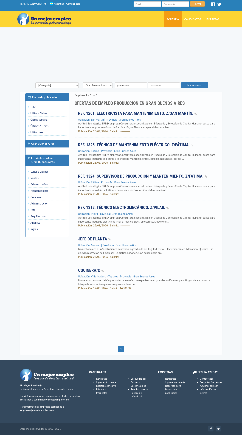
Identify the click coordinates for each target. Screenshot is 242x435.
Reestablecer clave (106, 385)
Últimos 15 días (39, 125)
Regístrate (101, 378)
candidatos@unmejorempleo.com (51, 399)
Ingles (34, 229)
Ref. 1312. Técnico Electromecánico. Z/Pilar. (122, 207)
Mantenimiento (39, 190)
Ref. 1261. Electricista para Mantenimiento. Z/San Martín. (136, 113)
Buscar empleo (194, 85)
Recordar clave (173, 385)
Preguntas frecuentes (211, 382)
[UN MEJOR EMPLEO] (45, 15)
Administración (39, 203)
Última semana (38, 119)
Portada (173, 19)
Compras (35, 197)
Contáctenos (206, 378)
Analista (35, 222)
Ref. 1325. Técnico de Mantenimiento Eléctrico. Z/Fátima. (134, 144)
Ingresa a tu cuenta (106, 382)
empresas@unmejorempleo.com (37, 410)
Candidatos (192, 19)
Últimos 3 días (38, 113)
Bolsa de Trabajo (65, 389)
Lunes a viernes (39, 171)
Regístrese (170, 378)
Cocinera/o (89, 270)
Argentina (58, 3)
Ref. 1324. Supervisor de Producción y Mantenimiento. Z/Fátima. (141, 176)
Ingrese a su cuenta (175, 382)
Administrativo (39, 184)
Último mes (36, 132)
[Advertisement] (121, 56)
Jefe (32, 209)
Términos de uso (139, 389)
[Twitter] (219, 5)
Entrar (197, 4)
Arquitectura (38, 216)
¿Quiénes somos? (209, 385)
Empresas (212, 19)
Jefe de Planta (93, 239)
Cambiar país (73, 3)
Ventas (34, 178)
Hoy (32, 106)
